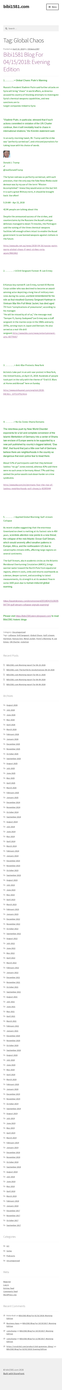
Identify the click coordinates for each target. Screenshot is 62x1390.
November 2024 (13, 807)
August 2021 (11, 997)
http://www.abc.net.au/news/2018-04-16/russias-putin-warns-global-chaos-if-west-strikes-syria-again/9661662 (30, 249)
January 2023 (12, 914)
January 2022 (12, 972)
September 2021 (13, 992)
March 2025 (11, 787)
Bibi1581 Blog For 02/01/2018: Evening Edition (26, 1349)
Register (7, 1281)
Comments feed (10, 1291)
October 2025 (12, 754)
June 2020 (10, 1065)
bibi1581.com (16, 6)
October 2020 (12, 1045)
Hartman (7, 638)
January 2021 (12, 1031)
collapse (12, 635)
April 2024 (10, 841)
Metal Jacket (29, 638)
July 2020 (10, 1060)
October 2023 (12, 870)
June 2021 (10, 1006)
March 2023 (11, 904)
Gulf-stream (48, 635)
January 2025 (12, 797)
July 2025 (10, 768)
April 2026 (10, 724)
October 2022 (12, 928)
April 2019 (10, 1133)
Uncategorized (19, 632)
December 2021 (13, 977)
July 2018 (10, 1176)
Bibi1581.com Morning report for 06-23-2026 (25, 665)
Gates (9, 1251)
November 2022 (13, 924)
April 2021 (10, 1016)
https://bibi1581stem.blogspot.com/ (33, 616)
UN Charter (15, 642)
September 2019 (13, 1108)
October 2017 (12, 1220)
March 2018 (11, 1196)
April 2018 (10, 1191)
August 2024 (11, 822)
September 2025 (13, 758)
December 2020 (13, 1035)
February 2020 (12, 1084)
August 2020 (11, 1055)
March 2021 (11, 1021)
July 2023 (10, 885)
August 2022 (11, 938)
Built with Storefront (13, 1373)
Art (7, 1246)
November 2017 (13, 1215)
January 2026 (12, 739)
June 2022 (10, 948)
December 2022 (13, 919)
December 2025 (13, 744)
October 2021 (12, 987)
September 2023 (13, 875)
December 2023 (13, 860)
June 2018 (10, 1181)
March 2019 (11, 1138)
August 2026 (11, 705)
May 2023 (10, 895)
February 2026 (12, 734)
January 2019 (12, 1147)
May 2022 (10, 953)
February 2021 (12, 1026)
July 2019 (10, 1118)
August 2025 (11, 763)
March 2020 (11, 1079)
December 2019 (13, 1094)
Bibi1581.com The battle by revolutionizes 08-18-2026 (30, 669)
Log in (6, 1285)
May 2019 (10, 1128)
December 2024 (13, 802)
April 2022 (10, 958)
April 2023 (10, 899)
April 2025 (10, 783)
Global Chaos (36, 635)
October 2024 (12, 812)
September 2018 (13, 1167)
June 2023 (10, 890)
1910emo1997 (33, 49)
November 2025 (13, 749)
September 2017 (13, 1225)
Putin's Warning (43, 638)
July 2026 (10, 710)
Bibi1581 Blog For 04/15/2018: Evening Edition (26, 62)
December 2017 (13, 1210)
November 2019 (13, 1099)
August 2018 (11, 1172)
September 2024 (13, 817)
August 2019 (11, 1113)
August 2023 (11, 880)
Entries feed (8, 1288)
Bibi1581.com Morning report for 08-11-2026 (25, 674)
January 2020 (12, 1089)
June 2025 (10, 773)
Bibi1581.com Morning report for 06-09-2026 (25, 679)
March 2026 (11, 729)
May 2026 (10, 719)
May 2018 (10, 1186)
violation (25, 642)
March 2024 (11, 846)
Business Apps (12, 1323)
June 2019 (10, 1123)
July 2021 (10, 1001)
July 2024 (10, 826)
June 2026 (10, 715)
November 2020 (13, 1040)
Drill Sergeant (23, 635)
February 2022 (12, 967)
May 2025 (10, 778)
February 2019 (12, 1142)
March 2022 (11, 962)
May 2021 (10, 1011)
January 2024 (12, 856)
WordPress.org (9, 1294)
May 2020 (10, 1069)
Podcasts (10, 1255)
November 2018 (13, 1157)
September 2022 (13, 933)
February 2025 (12, 792)
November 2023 (13, 865)
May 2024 (10, 836)
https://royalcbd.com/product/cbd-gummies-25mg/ (29, 1346)
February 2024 (12, 851)
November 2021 (13, 982)
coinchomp (11, 1331)
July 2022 (10, 943)
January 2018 (12, 1206)
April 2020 (10, 1074)
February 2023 (12, 909)
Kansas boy (17, 638)
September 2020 (13, 1050)
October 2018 (12, 1162)
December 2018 (13, 1152)
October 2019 (12, 1103)
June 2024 (10, 831)
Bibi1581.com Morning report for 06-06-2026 (25, 684)
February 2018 (12, 1201)
